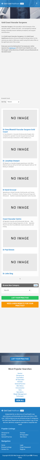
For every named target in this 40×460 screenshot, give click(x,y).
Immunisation (20, 388)
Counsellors (20, 377)
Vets (20, 390)
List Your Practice (20, 298)
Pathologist (20, 396)
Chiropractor (20, 375)
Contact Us (5, 449)
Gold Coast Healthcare (12, 411)
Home (3, 445)
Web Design (17, 455)
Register (22, 449)
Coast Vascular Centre (12, 219)
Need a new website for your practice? (20, 304)
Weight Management (20, 394)
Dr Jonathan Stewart (11, 161)
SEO (25, 455)
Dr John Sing (8, 273)
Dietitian (20, 381)
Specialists (20, 392)
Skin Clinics (20, 386)
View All (20, 400)
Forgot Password (25, 447)
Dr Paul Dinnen (8, 250)
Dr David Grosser (9, 190)
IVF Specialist (20, 379)
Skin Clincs (23, 437)
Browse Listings (6, 447)
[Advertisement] (20, 75)
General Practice (20, 384)
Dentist (20, 373)
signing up (12, 48)
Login (21, 445)
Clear (35, 285)
